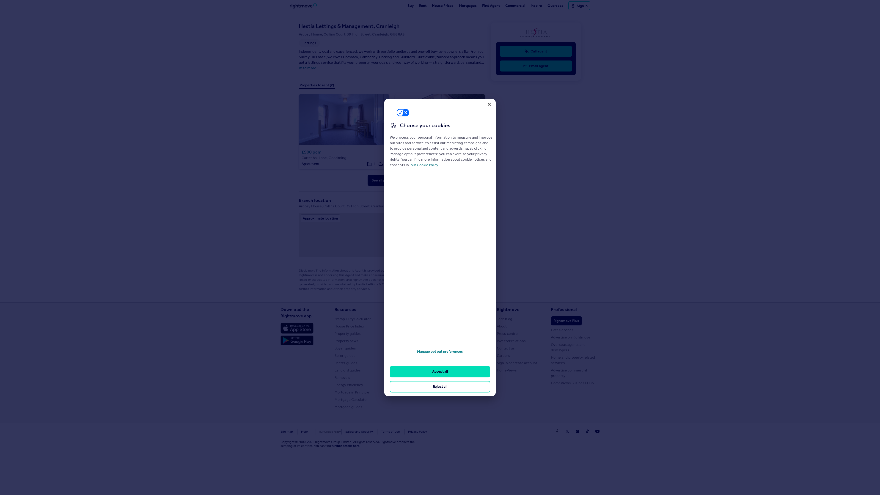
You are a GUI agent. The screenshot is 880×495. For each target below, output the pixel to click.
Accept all (440, 371)
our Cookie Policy (424, 165)
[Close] (489, 104)
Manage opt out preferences (440, 351)
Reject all (440, 386)
